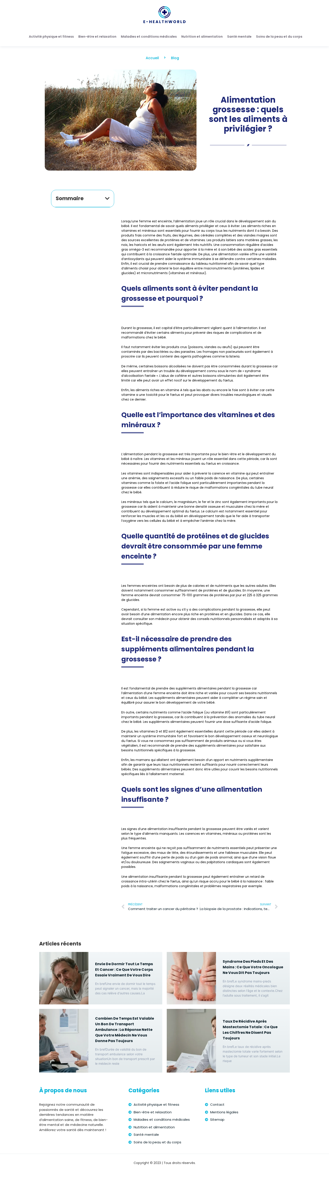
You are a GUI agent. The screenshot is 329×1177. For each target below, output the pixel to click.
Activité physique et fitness (51, 36)
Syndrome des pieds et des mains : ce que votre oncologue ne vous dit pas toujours (253, 967)
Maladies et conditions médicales (149, 36)
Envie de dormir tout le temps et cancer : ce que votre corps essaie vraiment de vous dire (124, 969)
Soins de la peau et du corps (279, 36)
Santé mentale (239, 36)
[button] (107, 198)
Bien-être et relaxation (97, 36)
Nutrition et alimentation (202, 36)
